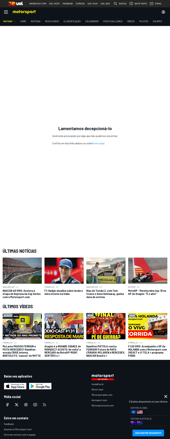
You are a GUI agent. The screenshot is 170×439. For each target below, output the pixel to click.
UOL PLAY (92, 3)
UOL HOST (54, 3)
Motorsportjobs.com (102, 394)
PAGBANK (68, 3)
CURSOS (80, 3)
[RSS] (44, 404)
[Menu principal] (6, 12)
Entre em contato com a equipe (20, 434)
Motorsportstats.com (103, 405)
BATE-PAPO (141, 3)
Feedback (9, 424)
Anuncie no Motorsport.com (18, 429)
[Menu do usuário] (163, 12)
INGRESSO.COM (37, 3)
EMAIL (158, 3)
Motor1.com (97, 389)
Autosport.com (99, 400)
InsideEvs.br (98, 384)
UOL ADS (105, 3)
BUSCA (123, 3)
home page (98, 143)
